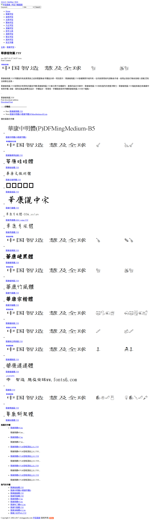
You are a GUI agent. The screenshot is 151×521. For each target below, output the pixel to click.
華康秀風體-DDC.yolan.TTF (17, 220)
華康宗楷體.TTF (12, 305)
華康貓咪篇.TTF (12, 323)
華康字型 (10, 47)
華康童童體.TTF (17, 493)
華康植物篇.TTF (12, 281)
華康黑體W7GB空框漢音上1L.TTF (24, 447)
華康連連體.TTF (12, 372)
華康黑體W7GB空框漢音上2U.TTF (24, 475)
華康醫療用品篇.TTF (14, 155)
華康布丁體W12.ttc (18, 505)
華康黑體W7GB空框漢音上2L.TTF (24, 466)
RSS (16, 2)
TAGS (3, 2)
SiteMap (10, 2)
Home (8, 11)
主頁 (3, 47)
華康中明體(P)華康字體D (16, 137)
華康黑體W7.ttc (16, 437)
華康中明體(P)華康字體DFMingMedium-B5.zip (28, 114)
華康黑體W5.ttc (16, 428)
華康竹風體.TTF (12, 293)
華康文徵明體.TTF (13, 180)
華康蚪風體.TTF (12, 420)
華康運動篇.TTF (12, 360)
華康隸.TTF (10, 390)
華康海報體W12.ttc (18, 510)
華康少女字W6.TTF (18, 513)
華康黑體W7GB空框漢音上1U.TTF (24, 456)
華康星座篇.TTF (12, 192)
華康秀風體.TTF (12, 232)
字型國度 (36, 518)
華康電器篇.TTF (12, 408)
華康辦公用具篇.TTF (14, 341)
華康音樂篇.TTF (12, 250)
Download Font (7, 102)
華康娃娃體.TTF (12, 168)
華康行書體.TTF (12, 208)
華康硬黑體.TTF (16, 111)
